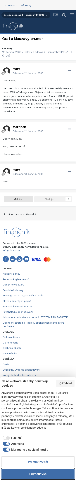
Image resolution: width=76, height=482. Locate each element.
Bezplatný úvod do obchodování (21, 369)
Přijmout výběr (38, 462)
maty (9, 48)
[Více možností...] (69, 71)
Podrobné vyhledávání (16, 279)
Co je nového (10, 342)
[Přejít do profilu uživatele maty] (6, 71)
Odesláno (28, 73)
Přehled (67, 383)
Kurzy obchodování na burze (19, 375)
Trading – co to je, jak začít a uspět (23, 295)
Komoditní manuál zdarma (17, 306)
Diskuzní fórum (11, 337)
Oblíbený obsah (12, 347)
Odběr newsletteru (13, 284)
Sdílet (19, 199)
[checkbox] (11, 438)
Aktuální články (11, 273)
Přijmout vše (38, 474)
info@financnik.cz (13, 250)
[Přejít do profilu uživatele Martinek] (6, 129)
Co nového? (10, 5)
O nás (6, 364)
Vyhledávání (10, 353)
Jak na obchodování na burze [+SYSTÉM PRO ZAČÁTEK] (35, 317)
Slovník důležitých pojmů (17, 300)
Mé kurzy (26, 5)
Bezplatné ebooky (13, 290)
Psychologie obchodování (18, 311)
